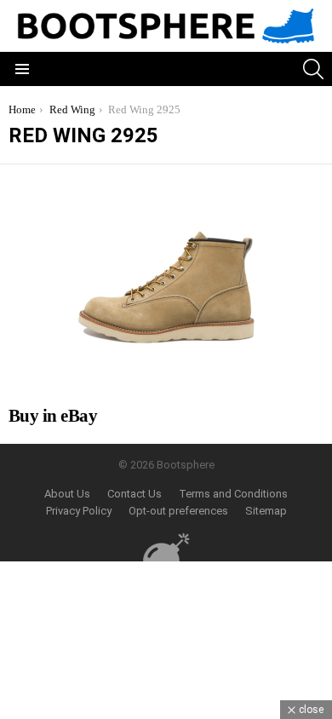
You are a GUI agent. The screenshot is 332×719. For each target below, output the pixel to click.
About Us (67, 493)
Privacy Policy (79, 510)
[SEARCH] (313, 69)
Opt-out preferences (178, 510)
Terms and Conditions (233, 493)
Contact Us (134, 493)
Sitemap (266, 510)
